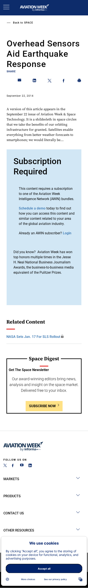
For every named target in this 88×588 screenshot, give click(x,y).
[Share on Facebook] (64, 81)
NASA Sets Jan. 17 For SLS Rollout (33, 337)
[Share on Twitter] (49, 81)
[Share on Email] (20, 81)
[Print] (79, 81)
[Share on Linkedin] (35, 81)
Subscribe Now (42, 406)
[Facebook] (13, 466)
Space (28, 22)
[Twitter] (5, 466)
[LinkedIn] (30, 466)
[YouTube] (21, 466)
